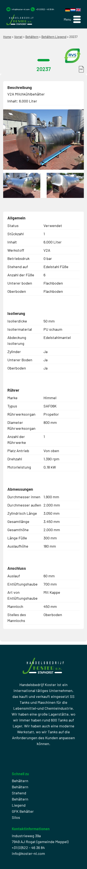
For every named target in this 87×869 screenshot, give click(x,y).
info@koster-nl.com (21, 9)
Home (7, 37)
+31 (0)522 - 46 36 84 (45, 9)
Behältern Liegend (53, 37)
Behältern (31, 37)
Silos (16, 817)
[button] (72, 19)
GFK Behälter (23, 811)
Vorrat (18, 37)
